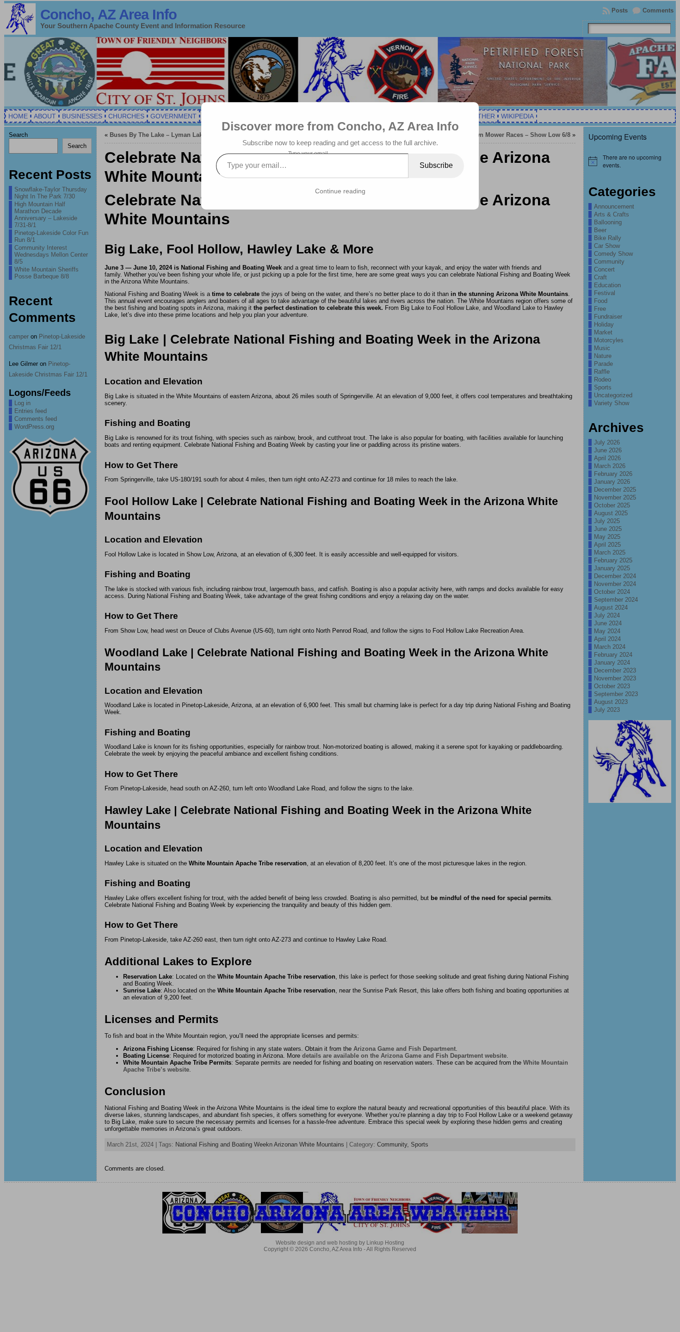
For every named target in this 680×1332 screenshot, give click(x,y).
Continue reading (340, 191)
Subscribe (436, 165)
